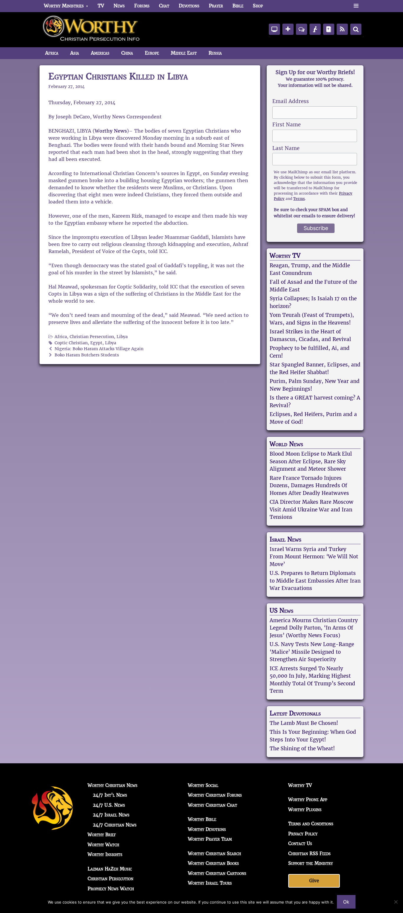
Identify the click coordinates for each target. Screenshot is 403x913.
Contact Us (300, 843)
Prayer (216, 6)
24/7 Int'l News (110, 795)
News (119, 6)
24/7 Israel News (111, 815)
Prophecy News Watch (111, 888)
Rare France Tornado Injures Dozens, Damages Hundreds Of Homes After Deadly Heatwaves (309, 485)
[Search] (355, 29)
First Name (286, 124)
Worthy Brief (102, 834)
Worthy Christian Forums (215, 795)
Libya (122, 336)
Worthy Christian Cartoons (217, 873)
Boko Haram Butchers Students (87, 355)
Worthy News (111, 131)
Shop (258, 6)
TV (101, 6)
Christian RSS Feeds (309, 853)
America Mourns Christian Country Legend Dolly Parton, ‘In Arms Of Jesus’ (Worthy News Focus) (314, 628)
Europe (152, 53)
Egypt (96, 342)
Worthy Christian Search (214, 853)
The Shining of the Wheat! (302, 748)
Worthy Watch (103, 844)
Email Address (290, 101)
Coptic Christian (71, 342)
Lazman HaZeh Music (110, 869)
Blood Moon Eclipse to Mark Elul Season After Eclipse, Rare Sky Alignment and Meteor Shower (311, 461)
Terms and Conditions (310, 823)
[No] (396, 902)
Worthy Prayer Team (210, 839)
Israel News (285, 539)
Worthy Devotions (207, 829)
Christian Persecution (92, 336)
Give (314, 880)
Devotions (189, 6)
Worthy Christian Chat (212, 805)
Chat (164, 6)
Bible (237, 6)
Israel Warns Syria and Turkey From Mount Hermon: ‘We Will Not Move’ (314, 557)
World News (286, 444)
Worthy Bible (202, 819)
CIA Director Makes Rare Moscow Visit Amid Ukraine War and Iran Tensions (311, 509)
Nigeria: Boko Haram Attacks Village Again (99, 348)
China (127, 53)
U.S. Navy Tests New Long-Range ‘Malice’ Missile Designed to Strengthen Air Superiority (312, 652)
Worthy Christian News (112, 785)
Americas (100, 53)
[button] (356, 6)
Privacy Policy (302, 834)
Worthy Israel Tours (210, 883)
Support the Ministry (310, 863)
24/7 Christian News (115, 825)
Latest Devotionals (295, 713)
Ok (346, 902)
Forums (142, 6)
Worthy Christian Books (213, 863)
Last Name (285, 148)
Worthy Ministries (64, 6)
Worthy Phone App (307, 799)
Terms (299, 198)
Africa (51, 53)
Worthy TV (285, 256)
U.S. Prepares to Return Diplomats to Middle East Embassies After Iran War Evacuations (315, 580)
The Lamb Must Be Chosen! (304, 723)
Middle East (184, 53)
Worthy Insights (105, 854)
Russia (215, 53)
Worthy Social (203, 785)
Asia (74, 53)
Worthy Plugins (305, 809)
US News (281, 610)
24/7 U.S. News (109, 805)
